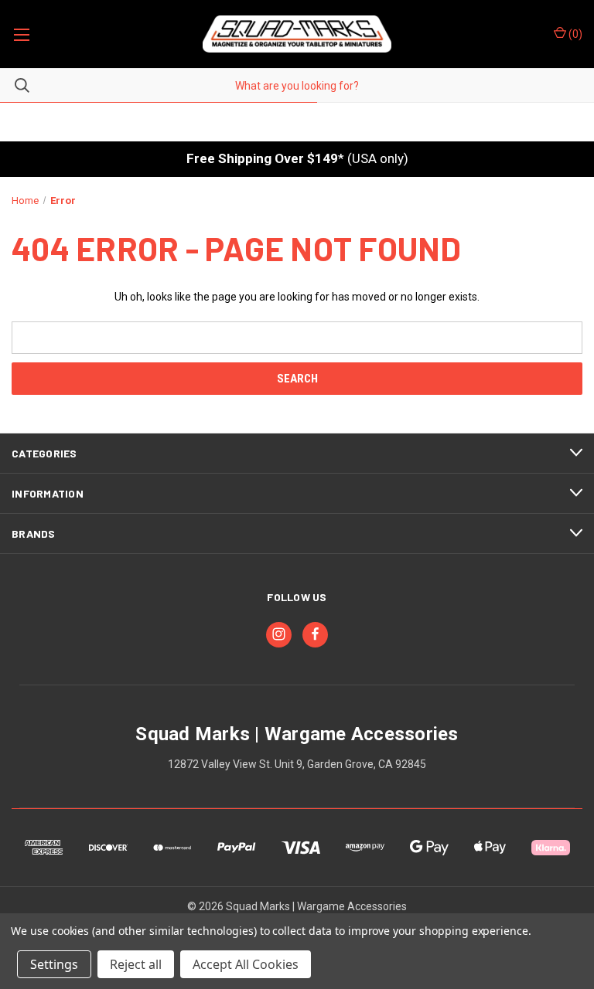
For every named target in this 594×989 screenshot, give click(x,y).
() (574, 34)
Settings (54, 964)
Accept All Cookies (246, 964)
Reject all (136, 964)
